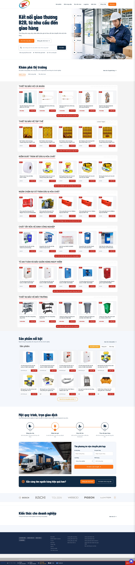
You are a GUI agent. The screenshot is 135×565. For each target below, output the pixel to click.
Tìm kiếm (61, 47)
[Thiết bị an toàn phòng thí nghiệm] (111, 297)
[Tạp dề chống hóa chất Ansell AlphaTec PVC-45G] (28, 97)
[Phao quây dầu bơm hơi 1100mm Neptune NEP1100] (87, 203)
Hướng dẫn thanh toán (72, 538)
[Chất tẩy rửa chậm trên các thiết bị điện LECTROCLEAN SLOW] (107, 238)
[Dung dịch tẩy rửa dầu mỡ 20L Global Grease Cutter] (48, 238)
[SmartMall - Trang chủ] (24, 4)
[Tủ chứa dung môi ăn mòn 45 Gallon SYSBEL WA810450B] (67, 273)
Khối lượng (96, 457)
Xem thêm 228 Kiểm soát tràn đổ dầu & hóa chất (67, 186)
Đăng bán (112, 4)
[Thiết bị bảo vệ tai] (105, 86)
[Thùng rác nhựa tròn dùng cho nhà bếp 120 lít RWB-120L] (87, 308)
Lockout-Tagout (101, 121)
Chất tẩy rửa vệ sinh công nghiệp (37, 227)
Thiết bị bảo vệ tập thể (31, 121)
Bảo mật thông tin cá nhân (90, 546)
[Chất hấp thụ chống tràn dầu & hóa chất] (105, 156)
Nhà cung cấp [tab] (32, 74)
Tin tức (52, 540)
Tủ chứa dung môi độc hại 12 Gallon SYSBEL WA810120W (66, 366)
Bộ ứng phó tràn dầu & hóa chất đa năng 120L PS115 (106, 366)
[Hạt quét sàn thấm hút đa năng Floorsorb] (87, 381)
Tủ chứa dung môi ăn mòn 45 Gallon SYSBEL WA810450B (28, 366)
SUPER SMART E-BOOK (55, 538)
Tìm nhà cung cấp (26, 41)
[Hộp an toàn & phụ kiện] (108, 262)
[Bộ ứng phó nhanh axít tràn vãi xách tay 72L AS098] (87, 167)
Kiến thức (93, 4)
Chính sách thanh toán (89, 538)
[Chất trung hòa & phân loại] (115, 156)
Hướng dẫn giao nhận (72, 540)
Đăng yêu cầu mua (42, 41)
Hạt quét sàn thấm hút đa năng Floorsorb (86, 390)
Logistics (86, 4)
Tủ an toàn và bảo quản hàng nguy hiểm (40, 262)
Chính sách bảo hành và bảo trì (91, 540)
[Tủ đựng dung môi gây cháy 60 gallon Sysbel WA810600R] (107, 273)
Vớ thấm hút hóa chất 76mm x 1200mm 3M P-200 (66, 390)
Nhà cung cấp (68, 4)
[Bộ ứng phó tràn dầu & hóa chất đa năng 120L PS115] (106, 357)
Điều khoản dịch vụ (72, 542)
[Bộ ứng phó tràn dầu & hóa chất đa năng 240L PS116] (29, 381)
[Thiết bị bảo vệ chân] (111, 86)
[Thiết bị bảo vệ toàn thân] (115, 86)
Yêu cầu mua (77, 4)
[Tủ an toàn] (105, 262)
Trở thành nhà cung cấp (104, 481)
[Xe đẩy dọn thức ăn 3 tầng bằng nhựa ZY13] (48, 308)
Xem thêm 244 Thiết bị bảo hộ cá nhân (67, 115)
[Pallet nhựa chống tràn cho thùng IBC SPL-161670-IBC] (106, 381)
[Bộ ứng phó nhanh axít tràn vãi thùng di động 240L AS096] (48, 167)
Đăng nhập (103, 4)
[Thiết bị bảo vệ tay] (108, 86)
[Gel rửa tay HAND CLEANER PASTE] (67, 238)
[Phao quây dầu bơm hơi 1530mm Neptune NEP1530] (67, 203)
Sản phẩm (58, 4)
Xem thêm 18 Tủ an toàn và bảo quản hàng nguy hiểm (66, 291)
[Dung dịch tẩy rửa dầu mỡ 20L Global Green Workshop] (28, 238)
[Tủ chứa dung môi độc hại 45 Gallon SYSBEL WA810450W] (48, 273)
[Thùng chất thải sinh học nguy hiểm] (111, 262)
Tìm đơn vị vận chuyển (93, 466)
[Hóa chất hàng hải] (108, 227)
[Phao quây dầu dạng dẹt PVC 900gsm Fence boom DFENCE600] (28, 203)
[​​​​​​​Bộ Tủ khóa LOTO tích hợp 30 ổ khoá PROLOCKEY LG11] (87, 132)
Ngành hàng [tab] (22, 74)
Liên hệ (51, 546)
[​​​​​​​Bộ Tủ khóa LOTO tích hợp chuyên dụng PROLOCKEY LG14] (48, 132)
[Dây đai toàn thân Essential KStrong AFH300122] (87, 97)
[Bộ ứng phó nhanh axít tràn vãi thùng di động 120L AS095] (67, 167)
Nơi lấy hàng (77, 450)
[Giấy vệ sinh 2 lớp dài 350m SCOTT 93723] (28, 167)
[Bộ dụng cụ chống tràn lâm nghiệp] (111, 156)
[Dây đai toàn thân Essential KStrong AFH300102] (107, 97)
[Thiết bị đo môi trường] (102, 297)
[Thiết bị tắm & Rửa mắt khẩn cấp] (108, 297)
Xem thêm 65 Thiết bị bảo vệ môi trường (67, 326)
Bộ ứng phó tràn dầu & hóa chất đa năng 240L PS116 (28, 390)
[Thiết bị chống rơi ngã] (98, 86)
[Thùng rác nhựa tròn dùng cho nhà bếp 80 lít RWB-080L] (67, 308)
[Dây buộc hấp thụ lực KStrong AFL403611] (48, 97)
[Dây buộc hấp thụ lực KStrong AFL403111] (67, 97)
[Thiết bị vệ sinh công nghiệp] (115, 297)
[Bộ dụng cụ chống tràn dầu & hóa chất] (108, 156)
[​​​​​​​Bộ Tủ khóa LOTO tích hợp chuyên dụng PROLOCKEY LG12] (107, 132)
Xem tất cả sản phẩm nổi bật (67, 399)
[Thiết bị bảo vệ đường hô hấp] (102, 86)
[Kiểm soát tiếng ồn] (98, 297)
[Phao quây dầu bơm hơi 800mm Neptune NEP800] (107, 203)
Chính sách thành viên (89, 536)
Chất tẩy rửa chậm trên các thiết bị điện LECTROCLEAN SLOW (106, 248)
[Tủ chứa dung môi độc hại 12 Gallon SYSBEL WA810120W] (28, 273)
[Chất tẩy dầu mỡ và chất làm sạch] (115, 227)
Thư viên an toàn (54, 550)
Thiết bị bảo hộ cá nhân (32, 86)
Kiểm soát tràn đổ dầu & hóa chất (37, 156)
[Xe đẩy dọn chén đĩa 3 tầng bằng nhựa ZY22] (28, 308)
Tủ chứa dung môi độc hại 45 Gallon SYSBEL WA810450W (85, 366)
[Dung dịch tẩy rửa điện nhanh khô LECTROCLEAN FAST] (87, 238)
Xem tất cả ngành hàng (109, 70)
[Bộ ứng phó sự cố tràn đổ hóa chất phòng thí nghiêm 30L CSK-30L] (48, 381)
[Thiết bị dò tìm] (95, 297)
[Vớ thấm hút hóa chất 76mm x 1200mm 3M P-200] (67, 381)
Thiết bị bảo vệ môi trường (33, 297)
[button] (115, 497)
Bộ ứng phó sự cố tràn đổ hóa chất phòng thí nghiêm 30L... (47, 390)
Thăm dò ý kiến (53, 548)
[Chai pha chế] (115, 262)
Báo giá (33, 110)
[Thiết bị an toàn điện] (111, 121)
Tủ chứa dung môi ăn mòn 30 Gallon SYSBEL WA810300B (47, 366)
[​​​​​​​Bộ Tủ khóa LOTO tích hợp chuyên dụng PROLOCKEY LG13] (67, 132)
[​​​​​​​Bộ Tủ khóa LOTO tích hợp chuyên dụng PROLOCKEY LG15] (28, 132)
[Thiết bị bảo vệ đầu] (92, 86)
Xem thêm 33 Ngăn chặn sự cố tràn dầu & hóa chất (67, 221)
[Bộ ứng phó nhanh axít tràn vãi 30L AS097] (107, 167)
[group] (26, 497)
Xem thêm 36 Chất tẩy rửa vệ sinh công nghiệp (67, 256)
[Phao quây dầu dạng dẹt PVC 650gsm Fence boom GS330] (48, 203)
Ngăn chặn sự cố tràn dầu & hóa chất (39, 191)
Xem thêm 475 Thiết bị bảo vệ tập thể (67, 150)
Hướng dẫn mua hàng (72, 536)
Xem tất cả (112, 516)
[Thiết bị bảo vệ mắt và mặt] (95, 86)
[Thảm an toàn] (105, 297)
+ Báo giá (34, 370)
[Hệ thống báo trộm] (115, 121)
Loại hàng (76, 457)
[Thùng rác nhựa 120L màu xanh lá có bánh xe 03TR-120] (107, 308)
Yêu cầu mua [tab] (42, 74)
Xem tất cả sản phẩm (109, 341)
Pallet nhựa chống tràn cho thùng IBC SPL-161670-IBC (104, 390)
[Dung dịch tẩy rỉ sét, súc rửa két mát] (111, 227)
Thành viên (52, 544)
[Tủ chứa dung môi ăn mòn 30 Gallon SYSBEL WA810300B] (87, 273)
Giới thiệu (52, 542)
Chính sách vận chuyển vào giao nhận (92, 543)
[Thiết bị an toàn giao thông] (108, 121)
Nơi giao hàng (97, 450)
